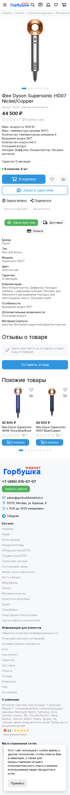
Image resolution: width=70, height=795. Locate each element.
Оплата (38, 231)
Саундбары (10, 609)
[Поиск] (33, 5)
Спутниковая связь (15, 566)
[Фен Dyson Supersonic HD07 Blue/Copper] (52, 403)
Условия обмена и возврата (21, 643)
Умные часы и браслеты (18, 572)
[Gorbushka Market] (20, 4)
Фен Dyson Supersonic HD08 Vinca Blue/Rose (17, 428)
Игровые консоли (14, 593)
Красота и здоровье (40, 13)
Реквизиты (9, 681)
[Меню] (5, 5)
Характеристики (24, 222)
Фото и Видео (11, 577)
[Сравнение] (63, 179)
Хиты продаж (11, 539)
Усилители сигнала (14, 561)
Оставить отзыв (35, 365)
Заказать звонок (16, 488)
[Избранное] (52, 179)
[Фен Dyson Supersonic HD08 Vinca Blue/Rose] (18, 403)
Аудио (6, 604)
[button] (24, 88)
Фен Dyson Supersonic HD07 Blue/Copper (51, 428)
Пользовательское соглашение (23, 638)
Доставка (56, 222)
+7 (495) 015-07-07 (19, 481)
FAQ (4, 686)
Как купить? (10, 654)
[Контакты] (40, 5)
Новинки (7, 528)
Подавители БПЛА (14, 555)
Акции (6, 534)
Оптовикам (9, 692)
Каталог (19, 13)
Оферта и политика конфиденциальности (30, 633)
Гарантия (8, 660)
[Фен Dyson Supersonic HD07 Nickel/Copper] (35, 51)
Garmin (6, 588)
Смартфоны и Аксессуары (19, 615)
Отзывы (7, 676)
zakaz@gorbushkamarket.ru (25, 497)
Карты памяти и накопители (21, 620)
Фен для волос (42, 208)
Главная (6, 13)
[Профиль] (48, 5)
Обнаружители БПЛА (16, 550)
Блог (5, 649)
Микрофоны (10, 582)
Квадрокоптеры (13, 545)
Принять (17, 783)
